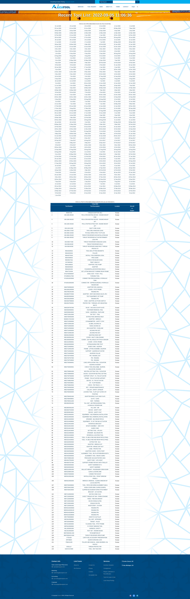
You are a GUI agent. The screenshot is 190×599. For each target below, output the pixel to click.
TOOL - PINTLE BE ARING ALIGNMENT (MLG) (94, 485)
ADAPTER (95, 267)
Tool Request (91, 6)
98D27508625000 (69, 385)
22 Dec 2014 (87, 174)
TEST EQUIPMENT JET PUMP (95, 296)
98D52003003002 (69, 465)
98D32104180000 (69, 435)
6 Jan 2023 (88, 94)
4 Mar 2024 (88, 62)
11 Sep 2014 (117, 179)
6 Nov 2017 (88, 138)
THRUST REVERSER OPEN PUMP (95, 535)
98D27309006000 (69, 373)
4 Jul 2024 (72, 58)
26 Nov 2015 (58, 161)
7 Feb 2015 (58, 172)
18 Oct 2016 (87, 147)
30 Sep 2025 (102, 37)
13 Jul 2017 (117, 140)
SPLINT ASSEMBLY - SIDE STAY (95, 426)
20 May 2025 (117, 42)
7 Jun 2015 (102, 165)
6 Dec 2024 (58, 49)
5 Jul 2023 (132, 81)
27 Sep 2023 (102, 76)
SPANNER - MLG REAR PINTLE (95, 419)
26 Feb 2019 (132, 124)
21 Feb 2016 (58, 156)
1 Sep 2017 (73, 140)
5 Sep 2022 (73, 99)
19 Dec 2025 (117, 35)
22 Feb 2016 (132, 154)
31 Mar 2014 (87, 188)
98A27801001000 (69, 291)
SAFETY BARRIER (95, 467)
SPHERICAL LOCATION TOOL (95, 435)
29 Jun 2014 (58, 186)
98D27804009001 (69, 398)
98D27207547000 (69, 358)
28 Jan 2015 (117, 172)
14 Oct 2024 (102, 51)
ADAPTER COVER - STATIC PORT (95, 451)
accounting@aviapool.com (60, 578)
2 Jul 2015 (72, 165)
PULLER (95, 253)
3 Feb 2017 (58, 145)
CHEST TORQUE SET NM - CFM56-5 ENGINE (95, 496)
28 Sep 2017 (132, 138)
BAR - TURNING (94, 401)
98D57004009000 (69, 485)
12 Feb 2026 (58, 35)
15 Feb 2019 (58, 126)
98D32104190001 (69, 437)
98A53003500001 (69, 310)
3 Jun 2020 (132, 113)
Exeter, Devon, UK (128, 561)
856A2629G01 (69, 251)
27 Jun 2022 (117, 101)
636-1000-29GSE (69, 215)
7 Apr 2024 (117, 60)
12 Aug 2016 (132, 149)
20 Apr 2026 (58, 30)
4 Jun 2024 (132, 58)
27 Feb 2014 (72, 190)
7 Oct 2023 (73, 76)
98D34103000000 (69, 453)
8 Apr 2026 (117, 30)
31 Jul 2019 (117, 119)
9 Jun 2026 (102, 28)
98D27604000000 (69, 389)
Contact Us (92, 565)
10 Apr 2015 (58, 170)
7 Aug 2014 (117, 181)
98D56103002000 (69, 480)
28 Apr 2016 (102, 154)
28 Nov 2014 (87, 177)
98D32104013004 (69, 426)
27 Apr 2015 (102, 168)
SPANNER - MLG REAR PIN (95, 433)
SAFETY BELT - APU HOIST (95, 460)
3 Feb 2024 (73, 65)
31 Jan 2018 (132, 133)
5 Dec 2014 (117, 174)
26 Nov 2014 (117, 177)
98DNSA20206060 (69, 508)
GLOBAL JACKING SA (95, 323)
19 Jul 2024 (117, 55)
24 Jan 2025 (117, 44)
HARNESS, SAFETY (95, 528)
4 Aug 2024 (88, 55)
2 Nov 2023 (58, 74)
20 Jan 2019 (87, 126)
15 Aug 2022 (87, 99)
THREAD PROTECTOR (95, 546)
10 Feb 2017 (132, 142)
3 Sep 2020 (88, 110)
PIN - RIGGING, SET (95, 355)
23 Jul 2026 (73, 26)
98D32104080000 (69, 433)
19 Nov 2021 (132, 106)
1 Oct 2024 (58, 53)
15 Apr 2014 (73, 188)
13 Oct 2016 (117, 147)
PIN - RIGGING (95, 358)
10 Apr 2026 (87, 30)
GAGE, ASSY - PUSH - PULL (95, 273)
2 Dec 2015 (132, 158)
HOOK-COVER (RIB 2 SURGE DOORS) (95, 487)
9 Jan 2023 (73, 94)
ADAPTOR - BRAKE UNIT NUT (95, 446)
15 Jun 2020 (102, 113)
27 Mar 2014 (117, 188)
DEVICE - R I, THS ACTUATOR (95, 380)
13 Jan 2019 (132, 126)
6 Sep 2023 (132, 76)
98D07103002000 (69, 326)
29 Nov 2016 (58, 147)
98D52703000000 (69, 474)
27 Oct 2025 (73, 37)
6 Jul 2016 (102, 151)
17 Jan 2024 (72, 67)
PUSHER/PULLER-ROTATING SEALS (95, 269)
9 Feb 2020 (102, 117)
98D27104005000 (69, 353)
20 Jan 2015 (58, 174)
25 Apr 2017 (102, 142)
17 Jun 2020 (87, 113)
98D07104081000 (69, 332)
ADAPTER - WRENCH (95, 319)
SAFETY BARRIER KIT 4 (95, 465)
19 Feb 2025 (102, 44)
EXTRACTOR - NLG (95, 442)
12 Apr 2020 (58, 115)
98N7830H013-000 (69, 535)
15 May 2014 (117, 186)
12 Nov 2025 (132, 35)
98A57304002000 (69, 316)
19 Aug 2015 (87, 163)
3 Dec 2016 (117, 145)
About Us (109, 6)
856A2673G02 (69, 255)
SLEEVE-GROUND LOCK (95, 540)
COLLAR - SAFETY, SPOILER (95, 389)
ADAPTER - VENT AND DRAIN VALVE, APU (95, 294)
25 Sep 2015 (117, 161)
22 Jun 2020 (72, 113)
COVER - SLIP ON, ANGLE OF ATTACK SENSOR (95, 339)
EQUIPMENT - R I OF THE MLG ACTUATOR (95, 421)
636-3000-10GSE (69, 233)
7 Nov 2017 (73, 138)
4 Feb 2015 (102, 172)
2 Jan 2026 (102, 35)
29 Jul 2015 (117, 163)
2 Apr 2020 (132, 115)
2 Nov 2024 (58, 51)
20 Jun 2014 (87, 186)
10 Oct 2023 (58, 76)
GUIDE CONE (95, 428)
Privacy (91, 568)
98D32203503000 (69, 442)
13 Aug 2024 (132, 53)
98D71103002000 (69, 494)
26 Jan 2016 (58, 158)
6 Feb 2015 (73, 172)
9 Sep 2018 (58, 131)
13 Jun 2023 (102, 83)
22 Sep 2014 (87, 179)
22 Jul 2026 (88, 26)
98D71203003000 (69, 498)
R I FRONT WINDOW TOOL (95, 526)
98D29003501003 (69, 407)
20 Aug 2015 (72, 163)
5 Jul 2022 (58, 101)
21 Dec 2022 (117, 94)
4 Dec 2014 (132, 174)
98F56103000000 (69, 526)
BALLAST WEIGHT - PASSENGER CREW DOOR (95, 469)
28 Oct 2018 (102, 129)
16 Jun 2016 (117, 151)
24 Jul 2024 (102, 55)
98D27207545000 (69, 355)
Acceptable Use (93, 575)
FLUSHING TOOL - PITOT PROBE (95, 524)
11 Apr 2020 (73, 115)
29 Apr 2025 (132, 42)
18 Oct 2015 (102, 161)
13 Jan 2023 (132, 92)
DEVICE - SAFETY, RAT (95, 410)
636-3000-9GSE (69, 246)
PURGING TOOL (95, 276)
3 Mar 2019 (117, 124)
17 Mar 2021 (87, 108)
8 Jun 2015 (88, 165)
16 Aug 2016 (117, 149)
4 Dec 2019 (132, 117)
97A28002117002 (69, 276)
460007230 (69, 212)
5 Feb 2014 (58, 193)
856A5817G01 (69, 260)
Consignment (107, 568)
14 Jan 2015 (72, 174)
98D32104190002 (69, 439)
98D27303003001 (69, 367)
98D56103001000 (69, 476)
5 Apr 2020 (117, 115)
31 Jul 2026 (58, 26)
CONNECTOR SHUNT (95, 474)
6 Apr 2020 (102, 115)
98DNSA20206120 (69, 510)
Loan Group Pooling (109, 580)
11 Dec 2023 (72, 71)
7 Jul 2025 (102, 42)
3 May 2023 (102, 85)
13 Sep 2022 (117, 97)
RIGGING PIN (95, 291)
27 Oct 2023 (87, 74)
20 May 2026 (117, 28)
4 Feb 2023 (102, 92)
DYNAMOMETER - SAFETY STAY (95, 321)
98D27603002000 (69, 387)
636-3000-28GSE (69, 237)
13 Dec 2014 (102, 174)
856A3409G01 (69, 257)
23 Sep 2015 (132, 161)
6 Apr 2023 (58, 87)
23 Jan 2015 (132, 172)
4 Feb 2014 (73, 193)
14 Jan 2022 (102, 106)
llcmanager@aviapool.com (60, 584)
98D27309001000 (69, 371)
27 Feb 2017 (117, 142)
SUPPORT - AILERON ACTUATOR (95, 351)
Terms (118, 6)
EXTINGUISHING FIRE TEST (95, 344)
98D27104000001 (69, 346)
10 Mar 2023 (72, 90)
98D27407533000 (69, 378)
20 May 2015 (87, 168)
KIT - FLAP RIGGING (95, 382)
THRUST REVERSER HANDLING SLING (95, 242)
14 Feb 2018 (117, 133)
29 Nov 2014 (72, 177)
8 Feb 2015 (132, 170)
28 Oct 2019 (73, 119)
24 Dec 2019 (117, 117)
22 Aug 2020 (117, 110)
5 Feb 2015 (88, 172)
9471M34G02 (69, 262)
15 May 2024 (72, 60)
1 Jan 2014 (58, 195)
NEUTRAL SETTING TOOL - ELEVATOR (95, 371)
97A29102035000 (69, 278)
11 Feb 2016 (87, 156)
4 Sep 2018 (73, 131)
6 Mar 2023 (117, 90)
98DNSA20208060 (69, 514)
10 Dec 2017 (132, 135)
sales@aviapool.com (59, 567)
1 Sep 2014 (88, 181)
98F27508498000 (69, 517)
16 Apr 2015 (132, 168)
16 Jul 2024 (132, 55)
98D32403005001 (69, 446)
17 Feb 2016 (72, 156)
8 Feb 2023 (58, 92)
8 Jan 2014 (132, 193)
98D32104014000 (69, 428)
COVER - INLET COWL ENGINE (95, 337)
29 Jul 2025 (132, 37)
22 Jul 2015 (132, 163)
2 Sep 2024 (102, 53)
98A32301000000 (69, 298)
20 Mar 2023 (58, 90)
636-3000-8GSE (69, 244)
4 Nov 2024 (132, 49)
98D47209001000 (69, 458)
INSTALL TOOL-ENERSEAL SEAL (95, 255)
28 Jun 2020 (58, 113)
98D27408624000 (69, 380)
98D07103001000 (69, 323)
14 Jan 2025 (132, 44)
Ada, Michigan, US (128, 565)
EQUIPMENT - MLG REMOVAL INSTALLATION (95, 414)
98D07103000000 (69, 321)
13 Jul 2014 (58, 184)
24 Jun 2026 (72, 28)
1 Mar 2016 (117, 154)
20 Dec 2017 (117, 135)
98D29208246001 (69, 412)
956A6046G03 (69, 267)
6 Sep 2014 (73, 181)
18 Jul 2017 (102, 140)
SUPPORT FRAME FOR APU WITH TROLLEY (95, 462)
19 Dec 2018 (58, 129)
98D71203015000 (69, 501)
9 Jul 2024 (58, 58)
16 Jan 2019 (117, 126)
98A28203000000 (69, 296)
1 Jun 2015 (58, 168)
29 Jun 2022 (102, 101)
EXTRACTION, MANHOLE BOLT (95, 316)
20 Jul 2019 (58, 122)
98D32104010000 (69, 423)
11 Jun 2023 (58, 85)
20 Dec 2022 (132, 94)
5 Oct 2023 (87, 76)
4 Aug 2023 (117, 78)
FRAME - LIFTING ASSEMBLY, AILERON (95, 348)
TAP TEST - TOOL (95, 314)
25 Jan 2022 (72, 106)
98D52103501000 (69, 469)
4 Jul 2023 (72, 83)
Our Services (77, 568)
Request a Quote (69, 1)
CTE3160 (69, 537)
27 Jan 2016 (132, 156)
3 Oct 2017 (117, 138)
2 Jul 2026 (132, 26)
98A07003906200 (69, 287)
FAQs (133, 6)
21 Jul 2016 (88, 151)
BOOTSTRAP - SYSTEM (95, 505)
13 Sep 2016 (58, 149)
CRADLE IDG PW (95, 503)
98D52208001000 (69, 471)
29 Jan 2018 (87, 135)
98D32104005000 (69, 419)
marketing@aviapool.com (60, 572)
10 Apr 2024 (102, 60)
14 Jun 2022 (132, 101)
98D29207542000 (69, 410)
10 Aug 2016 (58, 151)
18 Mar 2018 (72, 133)
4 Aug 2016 (73, 151)
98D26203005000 (69, 344)
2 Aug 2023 (132, 78)
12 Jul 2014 (73, 184)
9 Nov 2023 (88, 71)
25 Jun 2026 (58, 28)
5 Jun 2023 (73, 85)
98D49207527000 (69, 462)
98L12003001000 (69, 528)
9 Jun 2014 (102, 186)
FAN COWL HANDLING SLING (95, 230)
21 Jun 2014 (72, 186)
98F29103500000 (69, 519)
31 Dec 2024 (117, 46)
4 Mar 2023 (132, 90)
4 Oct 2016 (132, 147)
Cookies (91, 571)
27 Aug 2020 (102, 110)
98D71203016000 (69, 503)
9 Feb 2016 (102, 156)
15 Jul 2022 (117, 99)
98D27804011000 (69, 401)
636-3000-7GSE (69, 242)
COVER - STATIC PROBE (95, 342)
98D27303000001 (69, 362)
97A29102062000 (69, 282)
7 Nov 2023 (117, 71)
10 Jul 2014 (88, 184)
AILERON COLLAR (95, 353)
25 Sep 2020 (132, 108)
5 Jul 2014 (117, 184)
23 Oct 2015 (87, 161)
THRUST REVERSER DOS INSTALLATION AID (95, 235)
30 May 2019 (132, 122)
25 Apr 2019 (87, 124)
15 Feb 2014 (117, 190)
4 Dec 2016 (102, 145)
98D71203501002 (69, 505)
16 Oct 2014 (73, 179)
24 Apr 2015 (117, 168)
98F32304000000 (69, 521)
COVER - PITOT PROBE (95, 289)
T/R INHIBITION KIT (95, 533)
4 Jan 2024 (102, 67)
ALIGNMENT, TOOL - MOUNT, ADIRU (95, 455)
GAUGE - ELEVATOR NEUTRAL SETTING (95, 373)
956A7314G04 (69, 271)
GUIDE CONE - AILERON (95, 346)
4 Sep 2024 (88, 53)
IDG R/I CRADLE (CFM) (95, 501)
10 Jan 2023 (58, 94)
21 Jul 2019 (132, 119)
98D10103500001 (69, 342)
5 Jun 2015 (132, 165)
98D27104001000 (69, 348)
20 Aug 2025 (117, 37)
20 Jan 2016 (102, 158)
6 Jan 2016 (117, 158)
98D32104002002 (69, 416)
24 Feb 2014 (87, 190)
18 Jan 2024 (58, 67)
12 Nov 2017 (58, 138)
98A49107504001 (69, 303)
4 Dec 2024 (73, 49)
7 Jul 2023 (102, 81)
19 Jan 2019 (102, 126)
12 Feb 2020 (87, 117)
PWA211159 (69, 542)
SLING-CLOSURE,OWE (95, 471)
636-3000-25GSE (69, 235)
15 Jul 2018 (117, 131)
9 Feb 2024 (132, 62)
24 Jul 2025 (88, 39)
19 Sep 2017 (58, 140)
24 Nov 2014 (132, 177)
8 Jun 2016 (58, 154)
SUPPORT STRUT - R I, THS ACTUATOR (95, 376)
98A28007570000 (69, 294)
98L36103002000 (69, 530)
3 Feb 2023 (117, 92)
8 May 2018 (58, 133)
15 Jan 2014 (102, 193)
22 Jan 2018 (102, 135)
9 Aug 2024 (73, 55)
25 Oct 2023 (102, 74)
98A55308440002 (69, 312)
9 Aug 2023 (88, 78)
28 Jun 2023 (87, 83)
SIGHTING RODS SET (95, 335)
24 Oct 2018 (117, 129)
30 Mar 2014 (102, 188)
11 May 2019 (72, 124)
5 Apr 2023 (73, 87)
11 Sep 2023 (117, 76)
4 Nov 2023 (132, 71)
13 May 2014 (132, 186)
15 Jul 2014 (132, 181)
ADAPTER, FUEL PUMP (95, 264)
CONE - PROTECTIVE (95, 448)
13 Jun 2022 (58, 103)
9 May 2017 (73, 142)
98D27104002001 (69, 351)
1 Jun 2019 (102, 122)
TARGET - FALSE (95, 521)
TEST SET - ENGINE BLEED (95, 530)
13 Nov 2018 (72, 129)
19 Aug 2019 (87, 119)
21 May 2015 (72, 168)
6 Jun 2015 (117, 165)
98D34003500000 (69, 451)
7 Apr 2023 (132, 85)
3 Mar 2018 (102, 133)
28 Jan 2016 (117, 156)
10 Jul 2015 (58, 165)
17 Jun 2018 (132, 131)
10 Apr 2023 (117, 85)
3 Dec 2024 (102, 49)
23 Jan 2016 (72, 158)
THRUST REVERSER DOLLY (95, 244)
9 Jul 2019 (87, 122)
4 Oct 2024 (132, 51)
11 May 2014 (58, 188)
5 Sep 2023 (73, 78)
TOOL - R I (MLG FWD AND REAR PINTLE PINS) (95, 437)
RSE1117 (69, 546)
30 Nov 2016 (132, 145)
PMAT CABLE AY (95, 262)
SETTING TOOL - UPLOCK (95, 430)
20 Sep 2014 (102, 179)
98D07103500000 (69, 328)
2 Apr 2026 (132, 30)
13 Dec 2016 (87, 145)
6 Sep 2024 (73, 53)
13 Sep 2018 (132, 129)
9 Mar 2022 (132, 103)
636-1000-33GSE (69, 224)
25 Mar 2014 (132, 188)
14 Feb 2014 (132, 190)
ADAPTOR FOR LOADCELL (95, 287)
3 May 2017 (88, 142)
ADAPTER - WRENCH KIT (95, 444)
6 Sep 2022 (58, 99)
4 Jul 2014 (132, 184)
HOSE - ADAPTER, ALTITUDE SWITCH (95, 301)
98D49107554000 (69, 460)
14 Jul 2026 (117, 26)
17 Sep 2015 (58, 163)
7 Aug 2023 (102, 78)
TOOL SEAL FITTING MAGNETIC (95, 251)
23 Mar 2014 (58, 190)
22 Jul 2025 (117, 39)
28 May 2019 (57, 124)
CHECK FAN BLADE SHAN (95, 260)
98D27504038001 (69, 382)
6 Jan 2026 (88, 35)
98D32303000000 (69, 444)
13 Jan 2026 (72, 35)
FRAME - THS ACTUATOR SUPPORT (95, 378)
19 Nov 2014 (58, 179)
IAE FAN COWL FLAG (95, 494)
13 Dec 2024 (132, 46)
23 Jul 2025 (102, 39)
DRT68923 (69, 540)
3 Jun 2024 (58, 60)
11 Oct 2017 (102, 138)
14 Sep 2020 (72, 110)
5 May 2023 (88, 85)
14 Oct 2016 (102, 147)
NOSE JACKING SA (95, 326)
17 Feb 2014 (102, 190)
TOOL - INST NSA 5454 (95, 549)
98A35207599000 (69, 301)
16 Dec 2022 (72, 97)
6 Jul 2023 (117, 81)
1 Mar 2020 (73, 117)
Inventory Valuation (109, 565)
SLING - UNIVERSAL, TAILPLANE (95, 312)
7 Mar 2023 (102, 90)
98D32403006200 (69, 448)
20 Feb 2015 (102, 170)
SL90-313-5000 (69, 549)
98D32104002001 (69, 414)
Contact (125, 6)
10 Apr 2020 (87, 115)
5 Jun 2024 (117, 58)
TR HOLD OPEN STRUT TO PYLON (95, 233)
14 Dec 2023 (132, 69)
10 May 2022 (117, 103)
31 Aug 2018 (87, 131)
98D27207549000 (69, 360)
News (101, 6)
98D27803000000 (69, 392)
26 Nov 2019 (58, 119)
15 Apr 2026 (73, 30)
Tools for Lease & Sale (109, 577)
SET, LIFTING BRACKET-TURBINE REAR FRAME (95, 271)
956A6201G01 (69, 269)
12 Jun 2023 (132, 83)
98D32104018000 (69, 430)
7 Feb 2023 (88, 92)
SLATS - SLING (95, 398)
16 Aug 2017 (87, 140)
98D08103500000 (69, 335)
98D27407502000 (69, 376)
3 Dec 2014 (58, 177)
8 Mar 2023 (88, 90)
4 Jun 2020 (117, 113)
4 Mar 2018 (88, 133)
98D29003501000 (69, 403)
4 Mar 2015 (88, 170)
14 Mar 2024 (72, 62)
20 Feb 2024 (102, 62)
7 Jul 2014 (102, 184)
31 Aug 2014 (102, 181)
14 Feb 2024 (117, 62)
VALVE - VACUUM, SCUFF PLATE (95, 307)
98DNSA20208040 (69, 512)
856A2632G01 (69, 253)
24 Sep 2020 (58, 110)
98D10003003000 (69, 339)
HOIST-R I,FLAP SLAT (95, 517)
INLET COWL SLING (94, 228)
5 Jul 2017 (58, 142)
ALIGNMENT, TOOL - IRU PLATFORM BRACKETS (95, 453)
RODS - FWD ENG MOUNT (95, 498)
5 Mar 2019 (102, 124)
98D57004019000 (69, 489)
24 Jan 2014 (87, 193)
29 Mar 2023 (87, 87)
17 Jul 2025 (58, 42)
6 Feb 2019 (73, 126)
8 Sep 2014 (132, 179)
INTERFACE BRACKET (95, 423)
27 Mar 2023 (117, 87)
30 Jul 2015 (102, 163)
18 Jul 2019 (73, 122)
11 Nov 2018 (87, 129)
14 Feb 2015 (117, 170)
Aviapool (59, 595)
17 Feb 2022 (58, 106)
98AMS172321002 (69, 319)
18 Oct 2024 (87, 51)
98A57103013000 (69, 314)
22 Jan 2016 (87, 158)
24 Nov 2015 (72, 161)
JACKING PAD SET (95, 330)
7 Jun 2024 (102, 58)
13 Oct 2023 (117, 74)
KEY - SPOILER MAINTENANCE (95, 387)
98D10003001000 (69, 337)
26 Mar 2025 (72, 44)
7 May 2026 (132, 28)
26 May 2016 (72, 154)
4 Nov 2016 (73, 147)
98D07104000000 (69, 330)
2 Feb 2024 (88, 65)
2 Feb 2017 (73, 145)
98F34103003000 (69, 524)
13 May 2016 (87, 154)
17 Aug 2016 (102, 149)
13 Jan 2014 (117, 193)
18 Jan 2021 (102, 108)
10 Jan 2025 (87, 46)
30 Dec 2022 (102, 94)
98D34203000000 (69, 455)
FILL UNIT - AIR (95, 407)
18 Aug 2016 (87, 149)
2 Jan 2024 (73, 69)
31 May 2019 (117, 122)
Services (80, 6)
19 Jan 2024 (132, 65)
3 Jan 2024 (117, 67)
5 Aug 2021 (73, 108)
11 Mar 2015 (72, 170)
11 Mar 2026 (117, 33)
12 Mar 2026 (72, 33)
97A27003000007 (69, 273)
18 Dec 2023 (117, 69)
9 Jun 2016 (132, 151)
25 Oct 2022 (102, 97)
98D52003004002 (69, 467)
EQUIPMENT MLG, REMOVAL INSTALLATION (95, 416)
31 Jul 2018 (102, 131)
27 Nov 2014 (102, 177)
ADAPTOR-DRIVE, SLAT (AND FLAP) (95, 396)
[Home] (61, 7)
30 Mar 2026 (58, 33)
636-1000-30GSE (69, 219)
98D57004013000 (69, 487)
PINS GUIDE (95, 257)
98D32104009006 (69, 421)
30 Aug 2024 (117, 53)
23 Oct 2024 (73, 51)
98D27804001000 (69, 396)
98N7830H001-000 (69, 533)
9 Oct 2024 (117, 51)
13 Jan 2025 (72, 46)
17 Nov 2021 (58, 108)
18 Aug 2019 (102, 119)
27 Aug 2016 (72, 149)
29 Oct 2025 (58, 37)
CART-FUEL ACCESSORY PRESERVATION (95, 537)
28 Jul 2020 (132, 110)
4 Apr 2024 (132, 60)
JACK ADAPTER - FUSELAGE (95, 328)
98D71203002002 (69, 496)
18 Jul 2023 (58, 81)
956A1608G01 (69, 264)
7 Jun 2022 (73, 103)
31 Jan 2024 (117, 65)
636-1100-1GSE (69, 228)
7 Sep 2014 (58, 181)
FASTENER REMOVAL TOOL (95, 310)
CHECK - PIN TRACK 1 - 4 (95, 385)
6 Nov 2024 (117, 49)
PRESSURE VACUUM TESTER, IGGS (95, 458)
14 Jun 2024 (87, 58)
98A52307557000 (69, 307)
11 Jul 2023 (73, 81)
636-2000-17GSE (69, 230)
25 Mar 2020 (58, 117)
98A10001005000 (69, 289)
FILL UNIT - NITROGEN (95, 519)
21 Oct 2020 (117, 108)
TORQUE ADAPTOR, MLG (95, 212)
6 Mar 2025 (88, 44)
